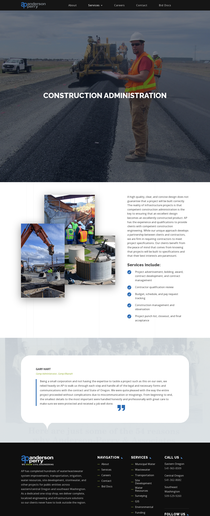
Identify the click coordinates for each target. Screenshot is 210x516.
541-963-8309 (173, 468)
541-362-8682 (173, 480)
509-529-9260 (173, 496)
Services (94, 5)
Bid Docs (165, 5)
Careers (119, 5)
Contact (141, 5)
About (72, 5)
